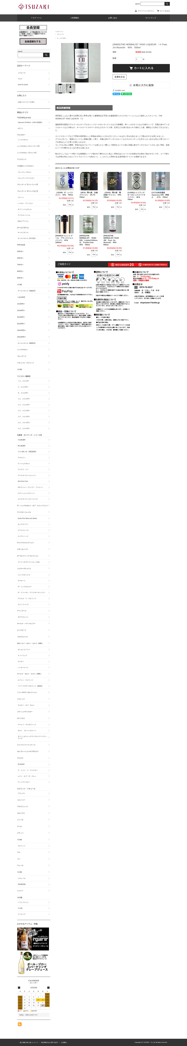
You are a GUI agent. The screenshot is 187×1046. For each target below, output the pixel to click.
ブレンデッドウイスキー (26, 178)
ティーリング (22, 655)
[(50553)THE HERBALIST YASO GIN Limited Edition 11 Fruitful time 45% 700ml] (88, 224)
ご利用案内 (74, 18)
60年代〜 (20, 258)
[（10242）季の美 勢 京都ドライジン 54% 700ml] (112, 181)
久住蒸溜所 (21, 440)
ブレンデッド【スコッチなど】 (28, 191)
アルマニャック (22, 806)
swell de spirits (23, 85)
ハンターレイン (23, 667)
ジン (18, 859)
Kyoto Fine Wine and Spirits (27, 518)
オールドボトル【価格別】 (27, 291)
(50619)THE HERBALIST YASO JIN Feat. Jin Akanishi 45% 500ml (111, 240)
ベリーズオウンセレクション (27, 692)
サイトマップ (150, 18)
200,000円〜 (21, 337)
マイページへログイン (146, 11)
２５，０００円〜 (24, 417)
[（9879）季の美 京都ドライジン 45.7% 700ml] (88, 181)
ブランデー (21, 793)
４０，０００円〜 (24, 428)
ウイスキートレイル (24, 512)
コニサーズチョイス (24, 568)
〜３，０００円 (23, 381)
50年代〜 (20, 251)
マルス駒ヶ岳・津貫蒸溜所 (27, 452)
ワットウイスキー (24, 782)
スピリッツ (21, 846)
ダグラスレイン (23, 617)
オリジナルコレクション (25, 542)
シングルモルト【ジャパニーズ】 (28, 146)
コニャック (21, 800)
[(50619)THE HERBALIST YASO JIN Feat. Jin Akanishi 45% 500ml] (112, 224)
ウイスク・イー (23, 469)
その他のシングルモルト (25, 166)
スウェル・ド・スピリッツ (27, 598)
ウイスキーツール (24, 215)
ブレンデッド (21, 356)
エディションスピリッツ (26, 493)
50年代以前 (21, 245)
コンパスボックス (24, 575)
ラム (18, 852)
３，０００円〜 (23, 387)
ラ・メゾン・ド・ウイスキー (28, 770)
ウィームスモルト (24, 463)
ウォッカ (20, 865)
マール (19, 826)
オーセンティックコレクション (28, 556)
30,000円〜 (21, 317)
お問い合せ (112, 18)
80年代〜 (20, 271)
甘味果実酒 (21, 884)
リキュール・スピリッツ (25, 363)
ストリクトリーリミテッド (26, 745)
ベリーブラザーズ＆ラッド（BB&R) (30, 686)
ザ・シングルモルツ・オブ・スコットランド (32, 505)
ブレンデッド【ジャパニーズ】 (28, 184)
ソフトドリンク (23, 902)
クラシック (21, 699)
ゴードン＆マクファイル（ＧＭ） (29, 562)
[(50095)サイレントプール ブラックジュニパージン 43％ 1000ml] (64, 224)
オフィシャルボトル (25, 209)
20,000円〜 (21, 310)
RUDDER (21, 764)
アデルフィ (21, 457)
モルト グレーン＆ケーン (27, 730)
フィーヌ (20, 820)
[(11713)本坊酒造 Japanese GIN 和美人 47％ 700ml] (161, 181)
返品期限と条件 (120, 90)
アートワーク (21, 611)
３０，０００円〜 (24, 422)
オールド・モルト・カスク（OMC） (29, 674)
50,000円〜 (21, 324)
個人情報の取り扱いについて (29, 1042)
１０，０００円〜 (24, 399)
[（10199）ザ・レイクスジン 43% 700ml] (64, 181)
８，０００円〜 (61, 38)
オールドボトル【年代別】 (27, 238)
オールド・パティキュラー (26, 623)
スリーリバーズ (23, 604)
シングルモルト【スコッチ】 (27, 153)
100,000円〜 (21, 330)
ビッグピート (21, 630)
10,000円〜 (21, 304)
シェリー (20, 891)
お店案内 (64, 1042)
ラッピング (21, 914)
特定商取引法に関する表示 (49, 1042)
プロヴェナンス (22, 637)
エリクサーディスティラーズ (28, 499)
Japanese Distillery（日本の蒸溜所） (30, 122)
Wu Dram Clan (23, 481)
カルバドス (21, 813)
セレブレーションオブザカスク (28, 751)
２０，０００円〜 (24, 411)
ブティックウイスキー (24, 712)
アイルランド (21, 159)
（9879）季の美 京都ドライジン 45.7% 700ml (88, 195)
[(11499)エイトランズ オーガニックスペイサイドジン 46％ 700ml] (136, 181)
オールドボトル (23, 232)
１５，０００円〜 (24, 405)
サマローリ (21, 581)
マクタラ (20, 758)
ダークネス (21, 718)
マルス (20, 79)
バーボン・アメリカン (25, 203)
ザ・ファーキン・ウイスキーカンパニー (31, 592)
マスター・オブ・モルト (26, 705)
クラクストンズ (23, 530)
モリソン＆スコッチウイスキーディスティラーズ (32, 737)
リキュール (60, 34)
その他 (19, 284)
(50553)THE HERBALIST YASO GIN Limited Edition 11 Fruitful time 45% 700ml (88, 240)
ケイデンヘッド (23, 536)
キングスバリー (23, 524)
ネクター (21, 661)
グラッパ (20, 833)
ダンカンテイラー (24, 650)
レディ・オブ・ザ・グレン (27, 776)
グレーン (21, 197)
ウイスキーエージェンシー (27, 475)
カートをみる (165, 11)
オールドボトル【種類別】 (27, 343)
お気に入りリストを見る (26, 102)
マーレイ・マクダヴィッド (27, 724)
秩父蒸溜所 (21, 446)
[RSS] (20, 1025)
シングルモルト (23, 140)
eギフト (20, 128)
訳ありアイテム (23, 221)
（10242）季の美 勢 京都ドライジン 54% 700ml (113, 195)
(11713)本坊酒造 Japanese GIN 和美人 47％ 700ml (160, 195)
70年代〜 (20, 265)
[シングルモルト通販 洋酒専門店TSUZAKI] (33, 12)
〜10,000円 (21, 297)
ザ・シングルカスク (25, 587)
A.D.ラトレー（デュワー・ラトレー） (31, 487)
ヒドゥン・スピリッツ (25, 680)
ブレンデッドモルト (25, 172)
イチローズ (21, 73)
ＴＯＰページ (36, 18)
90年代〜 (20, 278)
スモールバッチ (22, 549)
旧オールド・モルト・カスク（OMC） (30, 643)
